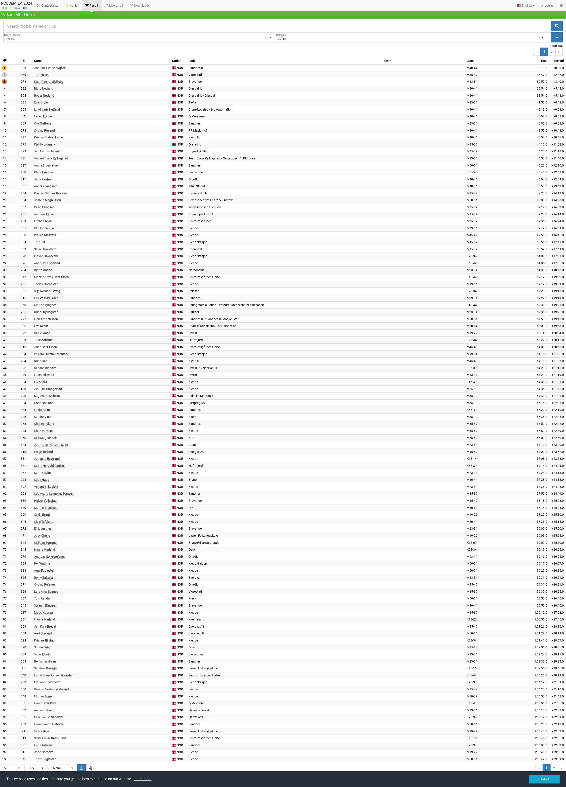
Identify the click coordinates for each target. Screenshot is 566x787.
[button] (526, 5)
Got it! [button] (544, 779)
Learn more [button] (142, 779)
